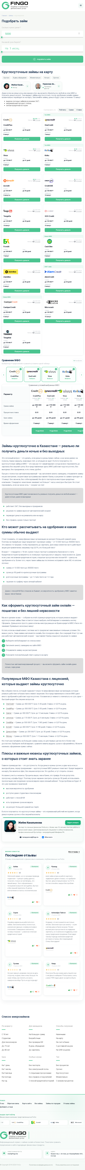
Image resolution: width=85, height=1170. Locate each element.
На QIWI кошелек (63, 1050)
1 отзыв (38, 150)
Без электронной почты (38, 1069)
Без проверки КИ (36, 1042)
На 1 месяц (6, 1069)
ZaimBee (7, 277)
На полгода (6, 1077)
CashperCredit (9, 307)
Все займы (39, 1103)
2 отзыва (37, 120)
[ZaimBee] (15, 271)
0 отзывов (37, 211)
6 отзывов (79, 181)
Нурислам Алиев (49, 84)
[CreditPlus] (15, 119)
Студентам (6, 1038)
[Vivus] (15, 150)
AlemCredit (49, 277)
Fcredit (6, 247)
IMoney (9, 736)
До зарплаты (34, 1050)
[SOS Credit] (56, 211)
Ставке (79, 110)
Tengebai (7, 338)
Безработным (34, 1038)
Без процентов (62, 1065)
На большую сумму (37, 1034)
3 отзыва (37, 181)
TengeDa (7, 216)
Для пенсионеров (9, 1042)
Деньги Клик (11, 732)
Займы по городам (53, 1103)
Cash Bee (48, 247)
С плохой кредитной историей (41, 1081)
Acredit (6, 186)
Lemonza (9, 718)
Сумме (71, 110)
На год (4, 1081)
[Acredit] (15, 180)
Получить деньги (22, 139)
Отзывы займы (69, 1103)
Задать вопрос (73, 822)
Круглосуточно (62, 1073)
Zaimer (9, 713)
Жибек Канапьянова (17, 85)
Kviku (47, 155)
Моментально (35, 78)
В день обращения (19, 78)
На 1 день (6, 1065)
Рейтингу (62, 110)
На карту (59, 1038)
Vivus (5, 155)
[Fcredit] (15, 241)
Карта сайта (27, 1103)
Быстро (6, 78)
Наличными (60, 1034)
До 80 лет (6, 1050)
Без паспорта (34, 1065)
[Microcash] (56, 302)
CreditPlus (7, 125)
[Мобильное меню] (80, 5)
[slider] (2, 37)
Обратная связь (13, 1103)
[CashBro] (51, 985)
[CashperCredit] (15, 302)
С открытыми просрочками (40, 1073)
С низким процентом (64, 1081)
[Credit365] (56, 180)
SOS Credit (49, 216)
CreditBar (9, 722)
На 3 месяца (7, 1073)
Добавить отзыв (6, 1107)
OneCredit (49, 125)
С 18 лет (5, 1034)
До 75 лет (6, 1046)
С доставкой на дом (64, 1046)
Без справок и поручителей (40, 1077)
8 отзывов (79, 150)
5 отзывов (79, 120)
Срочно (56, 78)
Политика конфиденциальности (41, 1165)
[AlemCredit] (56, 271)
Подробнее (40, 431)
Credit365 (49, 186)
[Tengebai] (15, 332)
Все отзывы (74, 852)
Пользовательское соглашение (67, 1165)
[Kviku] (56, 150)
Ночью (46, 78)
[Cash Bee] (56, 241)
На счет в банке (62, 1042)
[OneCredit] (56, 119)
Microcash (49, 307)
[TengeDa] (15, 211)
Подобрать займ (44, 59)
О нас (2, 1103)
